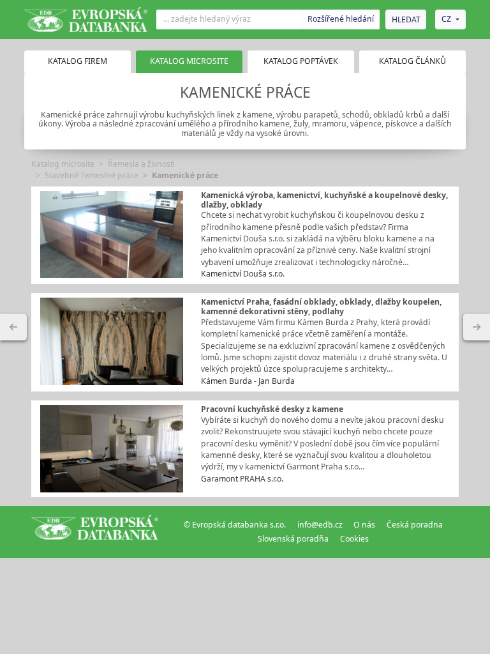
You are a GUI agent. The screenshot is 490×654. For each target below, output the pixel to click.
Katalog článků (412, 61)
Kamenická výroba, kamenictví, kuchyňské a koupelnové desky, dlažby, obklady (324, 200)
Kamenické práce (185, 175)
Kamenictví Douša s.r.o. (243, 273)
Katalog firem (77, 61)
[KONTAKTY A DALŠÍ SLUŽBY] (476, 327)
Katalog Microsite (189, 61)
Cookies (354, 538)
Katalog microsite (62, 163)
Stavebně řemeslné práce (91, 175)
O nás (364, 524)
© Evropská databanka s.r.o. (235, 524)
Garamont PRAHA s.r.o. (242, 478)
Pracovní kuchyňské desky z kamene (272, 409)
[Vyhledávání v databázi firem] (95, 532)
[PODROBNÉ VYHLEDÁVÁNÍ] (13, 327)
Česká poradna (415, 524)
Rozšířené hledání (341, 18)
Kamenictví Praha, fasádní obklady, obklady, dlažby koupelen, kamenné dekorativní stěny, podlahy (321, 306)
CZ (446, 18)
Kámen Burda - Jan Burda (248, 381)
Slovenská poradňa (293, 538)
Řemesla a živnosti (141, 163)
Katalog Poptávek (301, 61)
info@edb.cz (320, 524)
